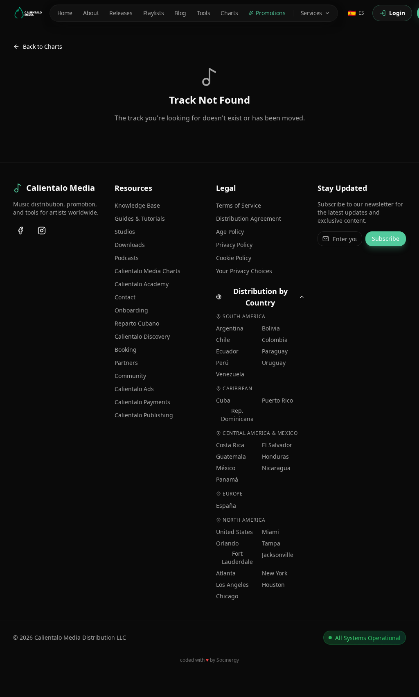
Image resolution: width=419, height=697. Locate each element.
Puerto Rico (277, 400)
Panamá (227, 479)
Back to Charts (42, 46)
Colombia (275, 340)
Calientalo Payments (142, 402)
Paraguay (275, 351)
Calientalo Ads (134, 389)
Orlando (227, 543)
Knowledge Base (137, 205)
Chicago (227, 596)
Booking (126, 349)
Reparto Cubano (137, 323)
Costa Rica (230, 445)
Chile (223, 340)
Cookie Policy (233, 258)
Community (130, 376)
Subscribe (385, 238)
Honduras (275, 456)
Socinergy (227, 659)
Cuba (223, 400)
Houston (273, 584)
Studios (125, 231)
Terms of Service (238, 205)
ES (356, 13)
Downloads (130, 245)
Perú (222, 363)
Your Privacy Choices (244, 271)
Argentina (229, 328)
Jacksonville (277, 555)
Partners (126, 363)
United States (234, 532)
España (226, 505)
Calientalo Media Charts (147, 271)
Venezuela (230, 374)
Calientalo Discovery (142, 336)
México (225, 468)
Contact (125, 297)
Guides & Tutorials (140, 218)
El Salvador (277, 445)
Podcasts (127, 258)
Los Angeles (232, 584)
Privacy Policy (234, 245)
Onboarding (131, 310)
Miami (270, 532)
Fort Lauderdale (237, 558)
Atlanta (226, 573)
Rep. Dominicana (237, 415)
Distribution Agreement (248, 218)
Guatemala (231, 456)
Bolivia (271, 328)
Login (397, 13)
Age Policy (230, 231)
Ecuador (227, 351)
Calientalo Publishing (144, 415)
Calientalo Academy (142, 284)
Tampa (271, 543)
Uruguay (274, 363)
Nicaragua (276, 468)
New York (274, 573)
